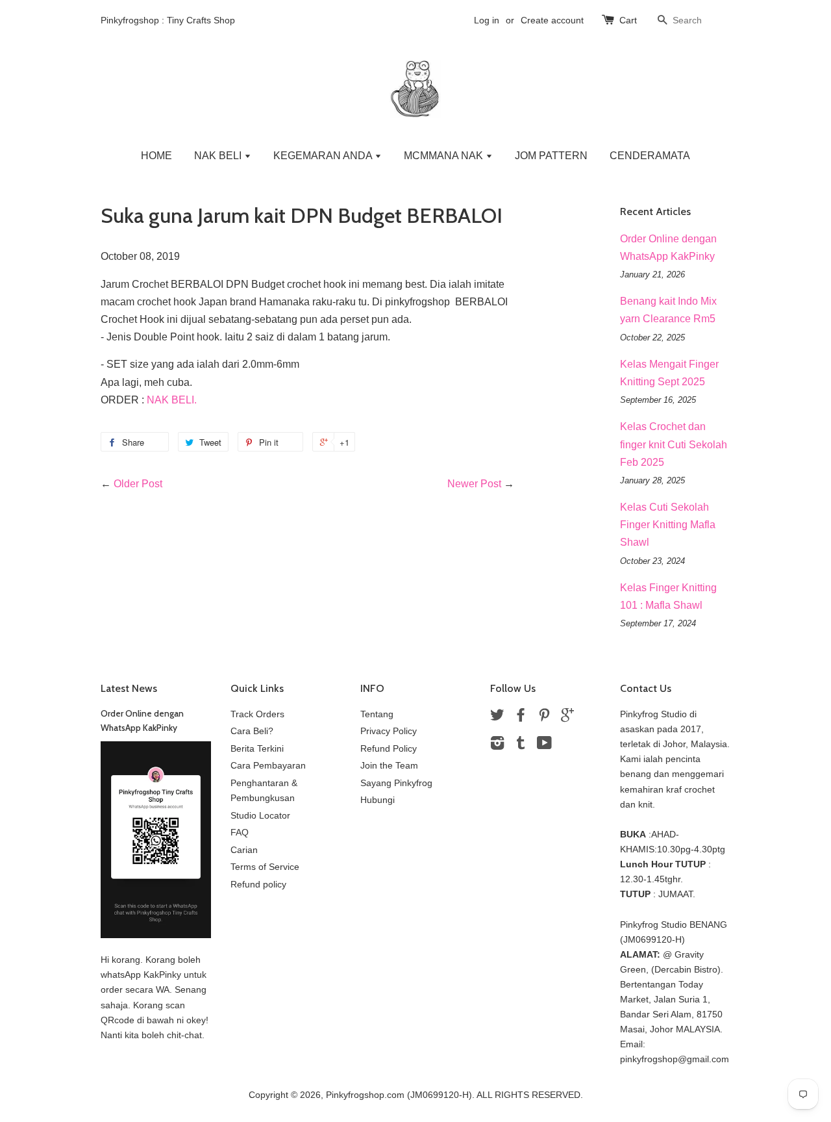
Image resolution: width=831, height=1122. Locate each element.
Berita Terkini (257, 749)
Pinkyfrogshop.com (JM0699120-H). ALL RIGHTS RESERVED (453, 1095)
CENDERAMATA (650, 155)
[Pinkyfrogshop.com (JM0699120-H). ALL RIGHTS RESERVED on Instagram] (497, 745)
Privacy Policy (388, 731)
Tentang (376, 714)
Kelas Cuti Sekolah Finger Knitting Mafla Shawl (667, 525)
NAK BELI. (172, 399)
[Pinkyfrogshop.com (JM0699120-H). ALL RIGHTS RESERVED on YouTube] (544, 745)
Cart (628, 20)
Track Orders (257, 714)
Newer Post (474, 483)
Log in (486, 20)
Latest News (129, 688)
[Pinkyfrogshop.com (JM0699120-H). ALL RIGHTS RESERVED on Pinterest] (544, 717)
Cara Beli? (251, 731)
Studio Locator (260, 816)
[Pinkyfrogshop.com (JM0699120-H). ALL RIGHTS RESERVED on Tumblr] (521, 745)
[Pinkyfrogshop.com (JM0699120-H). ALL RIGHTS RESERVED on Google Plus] (567, 717)
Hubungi (377, 800)
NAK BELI (219, 155)
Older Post (138, 483)
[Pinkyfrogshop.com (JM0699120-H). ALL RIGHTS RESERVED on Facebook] (521, 717)
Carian (244, 850)
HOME (156, 155)
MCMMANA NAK (445, 155)
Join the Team (389, 766)
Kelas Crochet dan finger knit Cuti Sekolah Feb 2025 (673, 444)
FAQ (239, 832)
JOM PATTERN (551, 155)
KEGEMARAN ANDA (324, 155)
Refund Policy (388, 749)
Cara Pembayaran (268, 766)
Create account (552, 20)
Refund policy (258, 884)
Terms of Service (264, 867)
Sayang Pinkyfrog (396, 783)
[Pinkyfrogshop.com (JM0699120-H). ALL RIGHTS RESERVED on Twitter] (497, 717)
